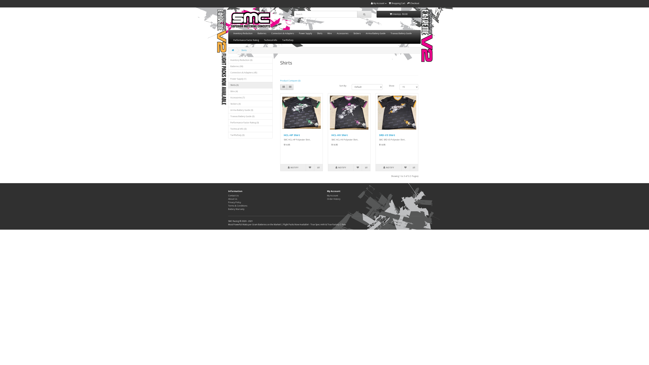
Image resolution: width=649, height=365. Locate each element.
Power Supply (305, 33)
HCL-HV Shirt (339, 135)
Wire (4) (234, 91)
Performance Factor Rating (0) (244, 122)
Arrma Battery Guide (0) (241, 110)
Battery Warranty (236, 209)
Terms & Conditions (237, 205)
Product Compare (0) (290, 80)
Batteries (262, 33)
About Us (232, 199)
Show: (391, 85)
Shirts (319, 33)
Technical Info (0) (238, 128)
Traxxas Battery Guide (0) (242, 116)
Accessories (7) (237, 97)
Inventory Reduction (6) (241, 60)
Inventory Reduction (243, 33)
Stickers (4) (235, 103)
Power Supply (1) (238, 78)
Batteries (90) (236, 66)
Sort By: (343, 85)
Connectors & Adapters (282, 33)
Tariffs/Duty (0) (237, 135)
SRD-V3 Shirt (387, 135)
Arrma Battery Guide (376, 33)
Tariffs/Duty (287, 40)
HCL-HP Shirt (292, 135)
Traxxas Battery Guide (401, 33)
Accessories (342, 33)
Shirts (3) (234, 85)
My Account (332, 195)
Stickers (357, 33)
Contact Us (233, 195)
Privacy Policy (234, 202)
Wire (329, 33)
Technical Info (270, 40)
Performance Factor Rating (246, 40)
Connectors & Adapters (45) (243, 72)
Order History (333, 199)
